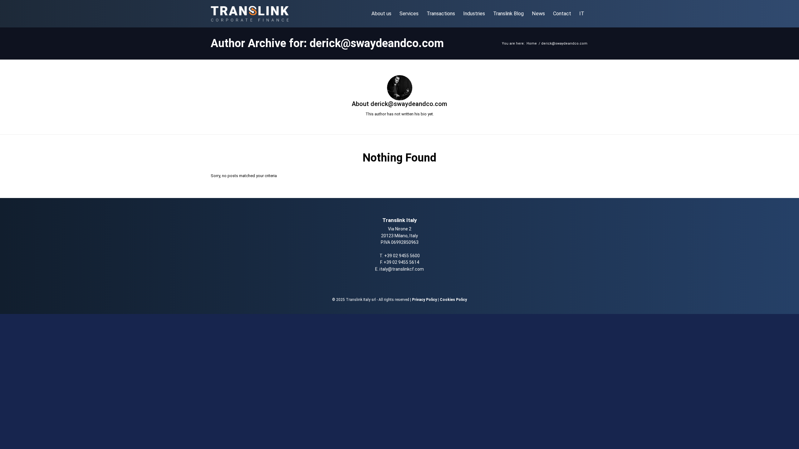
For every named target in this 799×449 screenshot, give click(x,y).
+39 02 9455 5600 (402, 255)
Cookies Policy (453, 299)
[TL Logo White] (250, 13)
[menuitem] (381, 13)
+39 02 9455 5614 (401, 262)
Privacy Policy (424, 299)
